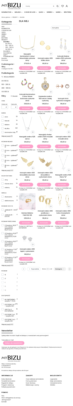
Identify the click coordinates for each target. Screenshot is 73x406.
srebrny (7, 187)
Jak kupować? (6, 400)
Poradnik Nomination (8, 381)
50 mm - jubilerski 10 (11, 146)
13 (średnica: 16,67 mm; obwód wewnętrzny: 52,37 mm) (10, 244)
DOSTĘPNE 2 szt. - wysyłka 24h (10, 315)
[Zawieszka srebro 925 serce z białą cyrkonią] (45, 85)
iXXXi (6, 117)
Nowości (4, 58)
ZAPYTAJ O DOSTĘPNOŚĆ (9, 310)
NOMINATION (6, 28)
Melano (7, 124)
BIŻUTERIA (5, 38)
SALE (3, 27)
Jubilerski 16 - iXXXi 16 (9, 215)
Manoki (7, 121)
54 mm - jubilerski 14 (11, 156)
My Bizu (7, 128)
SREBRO (4, 34)
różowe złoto (9, 183)
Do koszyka (26, 68)
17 (5, 278)
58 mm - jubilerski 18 (11, 166)
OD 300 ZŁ (8, 49)
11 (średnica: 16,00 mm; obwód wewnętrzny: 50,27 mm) (10, 228)
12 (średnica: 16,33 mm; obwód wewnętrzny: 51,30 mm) (10, 236)
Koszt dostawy (30, 383)
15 (5, 286)
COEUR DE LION (6, 30)
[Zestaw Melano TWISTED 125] (27, 201)
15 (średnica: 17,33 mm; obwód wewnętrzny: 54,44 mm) (10, 260)
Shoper (26, 370)
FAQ (3, 396)
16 (5, 290)
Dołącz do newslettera (13, 343)
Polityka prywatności (8, 387)
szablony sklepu (8, 370)
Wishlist (52, 385)
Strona (44, 269)
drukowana (8, 197)
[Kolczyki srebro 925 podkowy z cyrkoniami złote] (45, 200)
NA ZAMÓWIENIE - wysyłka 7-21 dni (10, 300)
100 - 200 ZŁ (9, 45)
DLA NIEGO (6, 51)
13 (5, 275)
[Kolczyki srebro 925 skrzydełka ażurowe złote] (27, 162)
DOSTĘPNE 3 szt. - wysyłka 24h (10, 320)
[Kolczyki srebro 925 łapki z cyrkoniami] (27, 238)
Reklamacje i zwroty (32, 385)
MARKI (3, 36)
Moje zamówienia (56, 381)
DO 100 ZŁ (8, 44)
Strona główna (6, 17)
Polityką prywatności (20, 348)
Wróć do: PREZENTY (9, 76)
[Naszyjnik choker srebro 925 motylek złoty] (45, 124)
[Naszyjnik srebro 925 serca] (27, 125)
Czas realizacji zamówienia (35, 379)
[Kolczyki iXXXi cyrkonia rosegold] (63, 86)
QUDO (4, 32)
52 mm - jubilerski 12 (10, 151)
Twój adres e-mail (7, 340)
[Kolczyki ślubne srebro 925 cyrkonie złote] (63, 44)
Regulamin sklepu (7, 383)
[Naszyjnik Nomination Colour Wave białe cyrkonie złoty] (27, 43)
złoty (6, 180)
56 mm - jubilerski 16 (11, 161)
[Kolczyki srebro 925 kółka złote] (45, 45)
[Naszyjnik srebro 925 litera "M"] (63, 163)
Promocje (5, 60)
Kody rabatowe (7, 379)
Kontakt (4, 402)
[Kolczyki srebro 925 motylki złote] (63, 125)
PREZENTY (15, 17)
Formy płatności (31, 381)
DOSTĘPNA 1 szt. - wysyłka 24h (10, 305)
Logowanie (53, 379)
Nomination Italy (10, 132)
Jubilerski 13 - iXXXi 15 (11, 210)
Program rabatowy (8, 385)
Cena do (14, 104)
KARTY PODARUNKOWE (8, 55)
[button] (57, 6)
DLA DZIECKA (7, 53)
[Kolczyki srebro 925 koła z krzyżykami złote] (63, 200)
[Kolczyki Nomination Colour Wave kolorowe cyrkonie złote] (27, 84)
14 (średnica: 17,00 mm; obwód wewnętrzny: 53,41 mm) (11, 252)
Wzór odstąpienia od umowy (11, 398)
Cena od (4, 104)
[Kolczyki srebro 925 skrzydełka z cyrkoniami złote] (45, 162)
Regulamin (23, 347)
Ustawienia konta (55, 383)
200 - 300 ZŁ (9, 47)
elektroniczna (9, 200)
